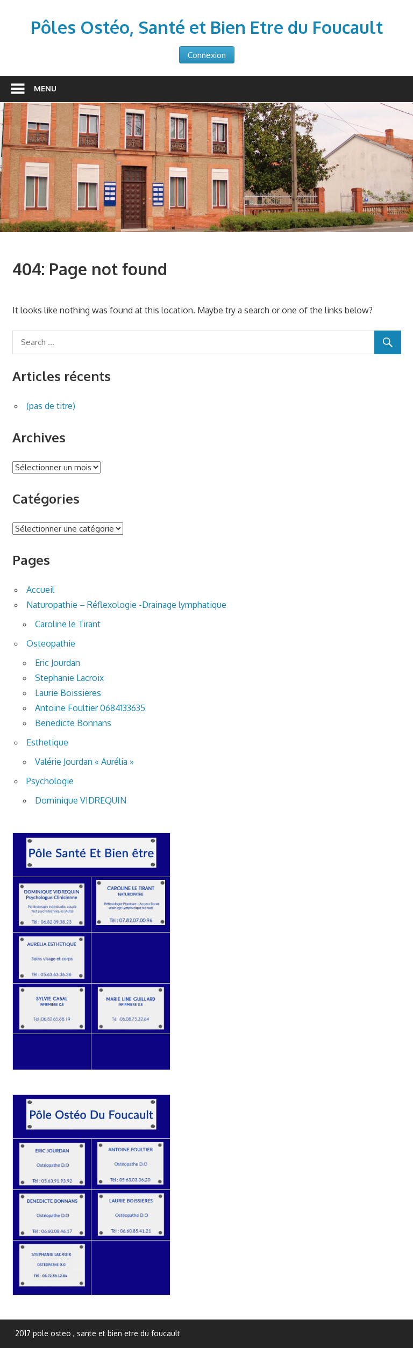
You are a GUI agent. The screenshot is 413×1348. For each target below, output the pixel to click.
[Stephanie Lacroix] (52, 1285)
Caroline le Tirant (68, 624)
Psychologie (50, 781)
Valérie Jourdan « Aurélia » (84, 761)
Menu (45, 88)
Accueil (40, 589)
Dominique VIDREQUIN (80, 800)
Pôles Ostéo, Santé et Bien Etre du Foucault (207, 27)
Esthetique (47, 742)
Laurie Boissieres (68, 692)
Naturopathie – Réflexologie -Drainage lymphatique (126, 604)
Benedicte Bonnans (73, 723)
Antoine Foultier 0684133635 (90, 707)
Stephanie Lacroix (69, 677)
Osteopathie (50, 643)
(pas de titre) (50, 405)
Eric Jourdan (57, 662)
